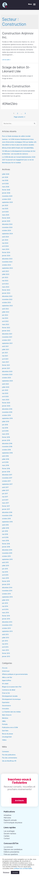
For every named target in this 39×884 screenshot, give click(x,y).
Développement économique (11, 699)
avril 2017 (5, 500)
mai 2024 (5, 243)
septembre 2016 (7, 522)
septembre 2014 (7, 597)
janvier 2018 (6, 471)
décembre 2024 (7, 224)
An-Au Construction (16, 86)
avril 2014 (5, 609)
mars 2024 (5, 249)
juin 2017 (5, 493)
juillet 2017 (5, 490)
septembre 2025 (7, 202)
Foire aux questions (11, 854)
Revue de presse (7, 734)
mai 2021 (5, 356)
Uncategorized (7, 737)
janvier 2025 (6, 221)
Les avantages (9, 831)
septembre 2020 (7, 381)
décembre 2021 (7, 334)
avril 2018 (5, 462)
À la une (4, 668)
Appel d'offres (6, 680)
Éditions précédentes (11, 852)
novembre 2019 (7, 412)
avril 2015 (5, 575)
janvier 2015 (6, 584)
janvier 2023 (6, 293)
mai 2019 (5, 428)
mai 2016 (5, 534)
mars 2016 (5, 540)
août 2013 (5, 634)
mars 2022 (5, 324)
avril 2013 (5, 647)
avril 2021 (5, 359)
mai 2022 (5, 318)
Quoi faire (5, 730)
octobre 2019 (6, 415)
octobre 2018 (6, 449)
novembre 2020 (7, 374)
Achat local (5, 671)
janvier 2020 (6, 406)
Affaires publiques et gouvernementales (15, 674)
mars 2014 (5, 612)
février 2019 (6, 437)
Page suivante (19, 117)
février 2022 (6, 327)
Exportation (5, 702)
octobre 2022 (6, 302)
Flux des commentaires (9, 758)
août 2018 (5, 456)
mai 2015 (5, 572)
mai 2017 (5, 496)
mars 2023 (5, 287)
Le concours (8, 847)
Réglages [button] (6, 872)
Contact (7, 838)
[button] (32, 4)
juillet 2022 (5, 312)
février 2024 (6, 252)
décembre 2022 (7, 296)
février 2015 (6, 581)
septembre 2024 (7, 233)
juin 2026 (5, 177)
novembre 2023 (7, 262)
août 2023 (5, 271)
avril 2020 (5, 396)
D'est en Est (6, 693)
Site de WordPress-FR (9, 761)
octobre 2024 (6, 230)
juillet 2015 (5, 565)
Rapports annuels (10, 820)
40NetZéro (9, 104)
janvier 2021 (6, 368)
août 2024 (5, 237)
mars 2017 (5, 503)
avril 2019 (5, 431)
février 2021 (6, 365)
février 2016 (6, 544)
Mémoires (7, 818)
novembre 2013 (7, 625)
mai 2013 (5, 644)
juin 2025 (5, 205)
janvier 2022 (6, 330)
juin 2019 (5, 424)
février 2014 (6, 616)
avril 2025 (5, 212)
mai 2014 (5, 606)
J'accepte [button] (15, 872)
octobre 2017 (6, 481)
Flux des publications (9, 755)
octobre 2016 (6, 518)
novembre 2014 (7, 590)
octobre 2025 (6, 199)
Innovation (5, 708)
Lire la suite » (6, 59)
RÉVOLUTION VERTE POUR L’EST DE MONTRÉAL (18, 148)
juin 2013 (5, 641)
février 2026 (6, 190)
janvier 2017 (6, 509)
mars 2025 (5, 215)
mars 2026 (5, 187)
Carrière (6, 836)
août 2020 (5, 384)
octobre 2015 (6, 556)
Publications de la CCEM (10, 727)
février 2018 (6, 468)
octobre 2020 (6, 377)
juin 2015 (5, 569)
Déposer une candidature (13, 849)
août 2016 (5, 525)
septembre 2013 (7, 631)
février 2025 (6, 218)
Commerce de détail (8, 690)
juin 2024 (5, 240)
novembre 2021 (7, 337)
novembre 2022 (7, 299)
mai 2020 (5, 393)
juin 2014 (5, 603)
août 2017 (5, 487)
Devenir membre (10, 834)
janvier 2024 (6, 255)
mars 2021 (5, 362)
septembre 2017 (7, 484)
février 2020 (6, 402)
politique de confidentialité (23, 868)
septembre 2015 (7, 559)
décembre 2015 (7, 550)
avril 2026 (5, 183)
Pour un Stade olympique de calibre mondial (16, 136)
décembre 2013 (7, 622)
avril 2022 (5, 321)
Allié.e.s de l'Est (7, 677)
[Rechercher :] (19, 123)
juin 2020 (5, 390)
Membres (5, 718)
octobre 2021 (6, 340)
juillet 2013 (5, 637)
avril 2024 (5, 246)
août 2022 (5, 309)
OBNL (4, 721)
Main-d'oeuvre (6, 715)
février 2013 (6, 653)
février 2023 (6, 290)
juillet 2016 (5, 528)
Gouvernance (6, 705)
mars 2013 (5, 650)
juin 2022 (5, 315)
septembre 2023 (7, 268)
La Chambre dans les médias (11, 712)
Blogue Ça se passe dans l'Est (11, 687)
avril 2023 (5, 284)
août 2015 (5, 562)
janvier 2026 (6, 193)
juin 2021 (5, 352)
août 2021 (5, 346)
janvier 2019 (6, 440)
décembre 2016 (7, 512)
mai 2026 (5, 180)
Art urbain (5, 683)
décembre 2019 (7, 409)
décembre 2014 (7, 587)
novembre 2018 (7, 446)
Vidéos (4, 740)
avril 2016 (5, 537)
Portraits (5, 724)
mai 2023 (5, 280)
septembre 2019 (7, 418)
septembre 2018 (7, 453)
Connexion (5, 751)
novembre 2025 (7, 196)
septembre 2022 (7, 305)
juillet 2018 (5, 459)
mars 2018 (5, 465)
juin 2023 (5, 277)
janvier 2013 (6, 656)
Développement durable (10, 696)
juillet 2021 (5, 349)
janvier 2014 (6, 619)
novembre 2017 (7, 478)
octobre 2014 (6, 594)
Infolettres (7, 815)
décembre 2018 (7, 443)
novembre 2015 (7, 553)
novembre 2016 (7, 515)
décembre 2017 (7, 475)
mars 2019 (5, 434)
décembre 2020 (7, 371)
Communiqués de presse (13, 823)
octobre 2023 (6, 265)
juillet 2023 (5, 274)
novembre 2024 (7, 227)
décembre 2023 (7, 259)
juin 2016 (5, 531)
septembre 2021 (7, 343)
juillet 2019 (5, 421)
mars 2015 (5, 578)
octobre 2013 (6, 628)
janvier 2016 (6, 547)
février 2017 (6, 506)
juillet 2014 (5, 600)
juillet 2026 (5, 174)
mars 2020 (5, 399)
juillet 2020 (5, 387)
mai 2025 (5, 208)
